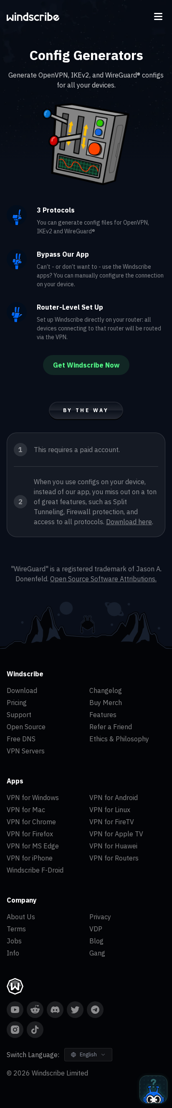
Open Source (26, 727)
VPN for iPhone (30, 858)
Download (22, 690)
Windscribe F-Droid (35, 870)
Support (19, 714)
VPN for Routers (114, 858)
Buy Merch (105, 702)
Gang (97, 953)
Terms (16, 929)
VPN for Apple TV (116, 834)
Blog (96, 941)
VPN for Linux (109, 809)
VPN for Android (113, 797)
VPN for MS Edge (33, 846)
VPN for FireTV (111, 822)
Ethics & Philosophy (119, 739)
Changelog (105, 690)
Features (102, 714)
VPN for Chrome (31, 822)
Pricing (17, 702)
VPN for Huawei (113, 846)
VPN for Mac (26, 809)
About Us (21, 917)
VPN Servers (26, 751)
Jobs (14, 941)
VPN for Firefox (30, 834)
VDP (95, 929)
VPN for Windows (33, 797)
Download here (129, 522)
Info (13, 953)
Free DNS (21, 739)
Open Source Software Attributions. (103, 579)
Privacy (100, 917)
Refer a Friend (110, 727)
